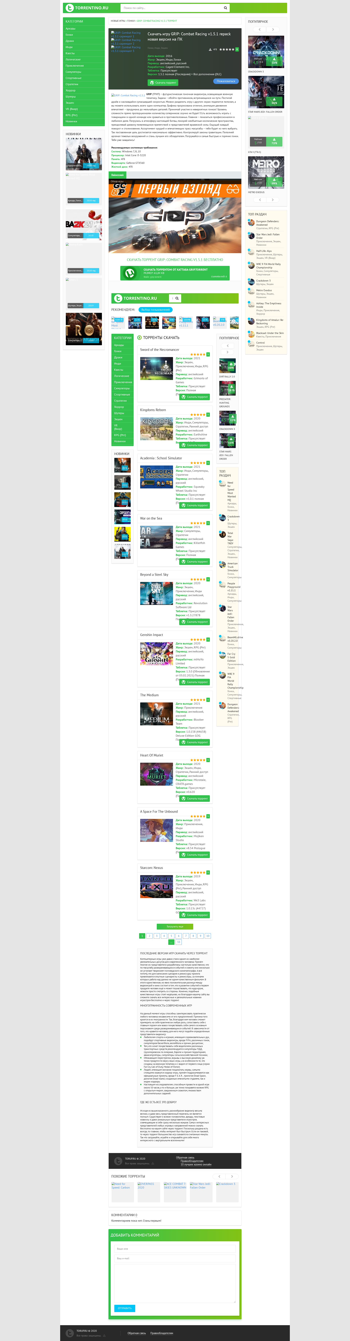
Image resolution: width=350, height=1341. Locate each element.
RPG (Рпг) (120, 435)
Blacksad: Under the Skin (270, 333)
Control (260, 342)
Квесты (118, 369)
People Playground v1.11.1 (234, 587)
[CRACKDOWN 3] (227, 1192)
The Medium (149, 695)
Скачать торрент (165, 82)
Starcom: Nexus (151, 868)
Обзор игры (117, 181)
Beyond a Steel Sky (154, 575)
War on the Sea (151, 518)
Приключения (123, 382)
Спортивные (122, 394)
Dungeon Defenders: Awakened (233, 708)
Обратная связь (185, 1157)
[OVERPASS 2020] (149, 1192)
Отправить (125, 1308)
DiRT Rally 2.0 (227, 376)
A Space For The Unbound (159, 812)
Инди (117, 363)
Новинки (120, 441)
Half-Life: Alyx (264, 251)
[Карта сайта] (152, 1162)
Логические (121, 375)
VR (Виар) (118, 427)
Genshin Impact (151, 635)
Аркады (119, 344)
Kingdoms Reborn (153, 410)
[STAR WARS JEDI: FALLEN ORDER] (201, 1192)
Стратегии (120, 400)
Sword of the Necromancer (159, 350)
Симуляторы (122, 388)
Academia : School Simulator (161, 458)
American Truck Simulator (233, 567)
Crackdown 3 (227, 429)
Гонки (117, 351)
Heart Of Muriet (151, 755)
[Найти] (225, 8)
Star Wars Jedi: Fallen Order (226, 455)
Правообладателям (192, 1161)
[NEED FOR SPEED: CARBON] (123, 1192)
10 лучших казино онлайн (196, 1164)
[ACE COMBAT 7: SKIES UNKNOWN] (175, 1192)
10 (207, 936)
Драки (118, 357)
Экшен (118, 419)
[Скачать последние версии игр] (87, 8)
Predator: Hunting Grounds (225, 403)
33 (178, 942)
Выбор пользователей (155, 309)
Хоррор (119, 406)
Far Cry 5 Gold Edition (232, 657)
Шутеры (119, 413)
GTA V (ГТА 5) (254, 152)
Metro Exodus (256, 192)
